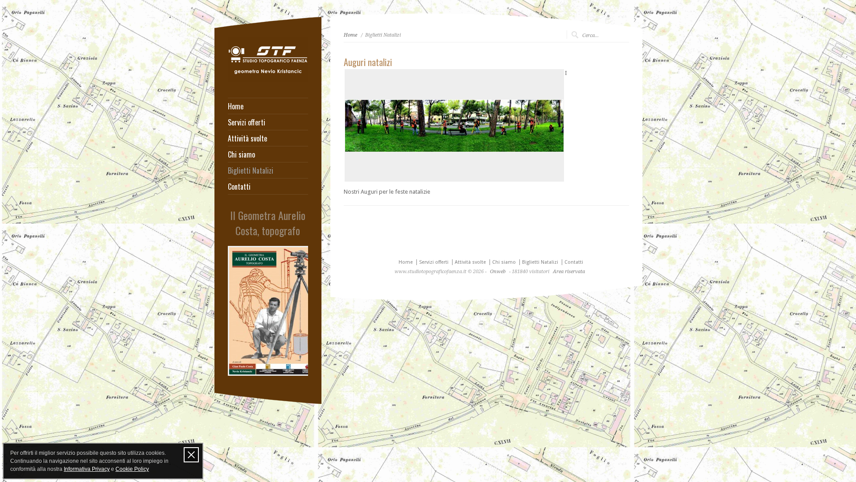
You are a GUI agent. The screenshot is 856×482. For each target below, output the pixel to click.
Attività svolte (247, 138)
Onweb (498, 271)
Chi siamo (241, 154)
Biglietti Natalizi (250, 170)
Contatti (239, 186)
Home (235, 106)
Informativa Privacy (87, 469)
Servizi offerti (246, 122)
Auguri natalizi (368, 62)
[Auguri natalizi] (454, 125)
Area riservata (569, 271)
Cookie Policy (132, 469)
